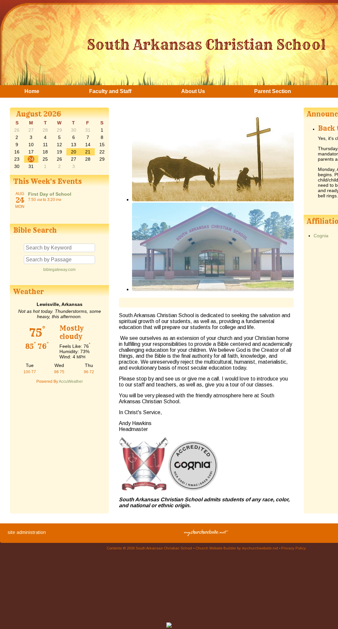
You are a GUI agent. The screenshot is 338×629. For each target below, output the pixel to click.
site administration (27, 532)
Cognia (321, 235)
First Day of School (49, 194)
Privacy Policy (293, 548)
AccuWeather (71, 381)
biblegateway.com (59, 269)
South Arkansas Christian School (206, 44)
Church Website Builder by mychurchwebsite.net (236, 548)
